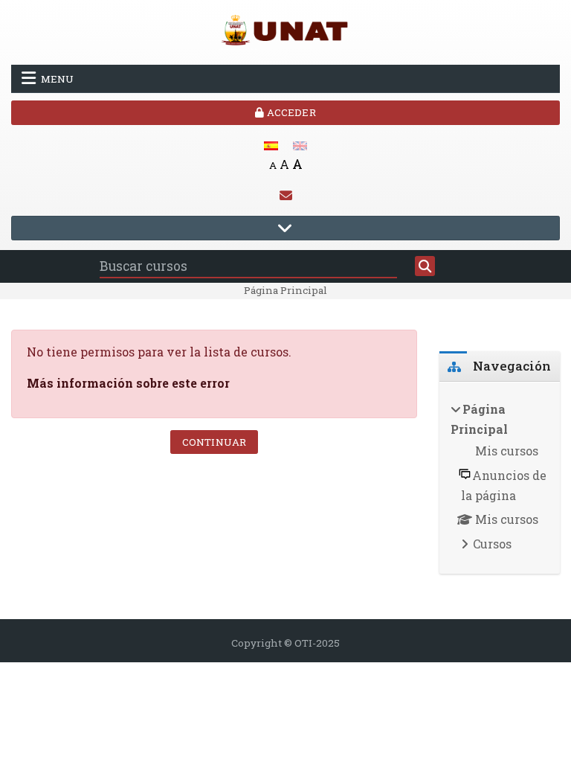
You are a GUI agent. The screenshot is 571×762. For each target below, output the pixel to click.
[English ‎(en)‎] (300, 144)
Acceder (289, 112)
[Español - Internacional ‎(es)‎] (271, 144)
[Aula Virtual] (285, 31)
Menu (57, 79)
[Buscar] (425, 266)
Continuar (214, 442)
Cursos (492, 543)
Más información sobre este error (128, 383)
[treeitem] (500, 478)
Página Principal (285, 290)
